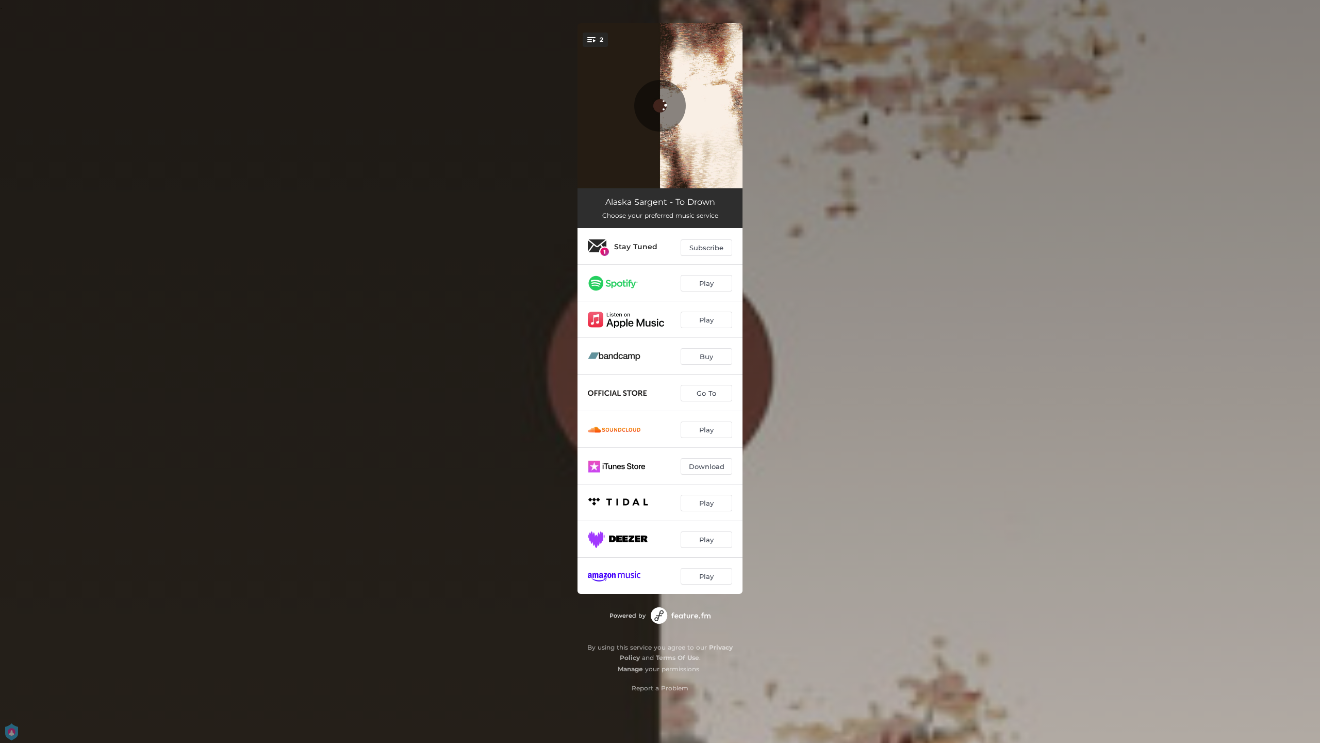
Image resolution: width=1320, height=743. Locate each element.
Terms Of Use (677, 657)
